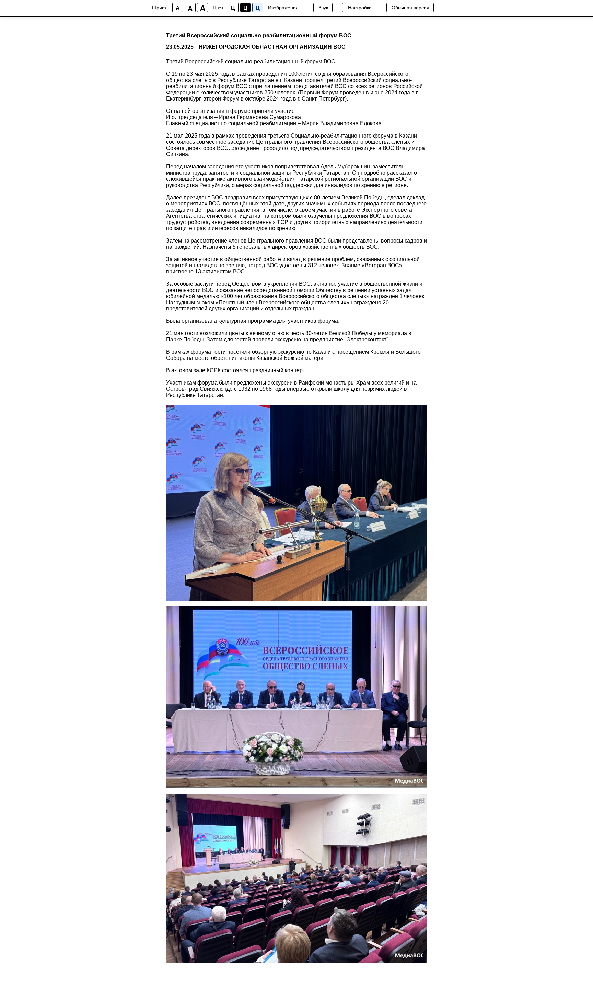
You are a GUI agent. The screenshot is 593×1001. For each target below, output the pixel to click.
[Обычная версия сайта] (438, 7)
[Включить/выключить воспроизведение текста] (337, 7)
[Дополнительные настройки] (381, 7)
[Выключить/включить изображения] (308, 7)
